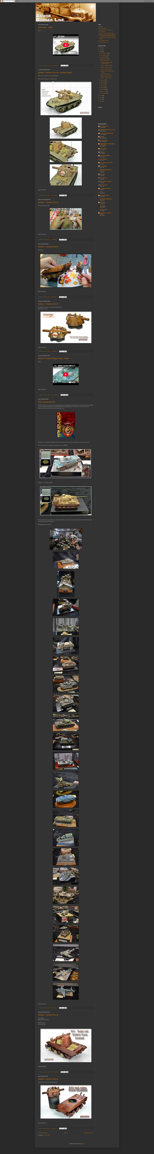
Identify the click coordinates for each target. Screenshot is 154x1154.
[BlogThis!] (63, 65)
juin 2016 (103, 83)
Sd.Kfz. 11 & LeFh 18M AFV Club (106, 33)
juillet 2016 (103, 82)
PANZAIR (102, 136)
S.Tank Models (103, 159)
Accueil (65, 1132)
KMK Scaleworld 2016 (46, 402)
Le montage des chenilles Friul (106, 30)
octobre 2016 (104, 57)
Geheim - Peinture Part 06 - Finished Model (55, 73)
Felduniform (102, 152)
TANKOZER (102, 202)
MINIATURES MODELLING (106, 199)
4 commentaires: (54, 351)
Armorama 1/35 (103, 209)
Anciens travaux (102, 28)
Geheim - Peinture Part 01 (48, 1079)
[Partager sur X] (64, 65)
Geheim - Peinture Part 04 (48, 247)
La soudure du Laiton (104, 42)
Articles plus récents (42, 1132)
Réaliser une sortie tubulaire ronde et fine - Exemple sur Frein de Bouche (107, 35)
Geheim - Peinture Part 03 (48, 304)
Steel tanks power (104, 140)
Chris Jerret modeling (105, 155)
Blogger (82, 1143)
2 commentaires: (54, 296)
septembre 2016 (104, 58)
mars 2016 (103, 89)
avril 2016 (103, 87)
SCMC (101, 191)
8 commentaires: (54, 195)
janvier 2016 (104, 93)
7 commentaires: (54, 239)
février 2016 (103, 91)
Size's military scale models (106, 162)
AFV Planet (102, 174)
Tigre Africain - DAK (103, 40)
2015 (101, 95)
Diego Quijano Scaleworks (106, 181)
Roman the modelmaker (105, 188)
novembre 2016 (104, 55)
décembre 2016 (104, 53)
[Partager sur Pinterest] (67, 65)
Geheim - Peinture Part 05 (48, 202)
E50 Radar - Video (45, 27)
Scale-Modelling (103, 166)
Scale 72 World (103, 148)
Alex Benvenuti (103, 177)
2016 (101, 51)
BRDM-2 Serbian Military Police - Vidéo (53, 358)
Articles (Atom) (47, 1135)
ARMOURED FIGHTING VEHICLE (107, 129)
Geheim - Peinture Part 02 (48, 1015)
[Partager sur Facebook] (66, 65)
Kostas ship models (104, 195)
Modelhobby (102, 206)
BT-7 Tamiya (102, 31)
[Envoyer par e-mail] (61, 65)
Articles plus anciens (88, 1132)
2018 (101, 47)
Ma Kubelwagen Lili (104, 126)
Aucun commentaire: (55, 65)
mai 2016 (103, 85)
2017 (101, 49)
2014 (101, 97)
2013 (101, 99)
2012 (101, 101)
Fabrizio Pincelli (103, 185)
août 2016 (103, 80)
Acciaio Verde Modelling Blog (106, 133)
